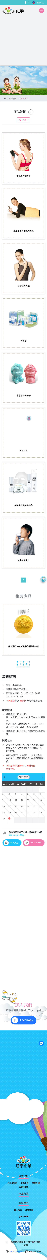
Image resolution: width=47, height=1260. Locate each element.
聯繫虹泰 (29, 1210)
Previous (20, 664)
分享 (24, 120)
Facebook (26, 1020)
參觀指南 (24, 1183)
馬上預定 (14, 842)
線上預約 (18, 1210)
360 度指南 (12, 1183)
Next (27, 664)
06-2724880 (35, 842)
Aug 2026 (23, 777)
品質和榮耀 (23, 1187)
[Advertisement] (23, 40)
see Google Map (16, 835)
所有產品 (24, 98)
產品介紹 (13, 98)
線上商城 (23, 1194)
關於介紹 (36, 1183)
